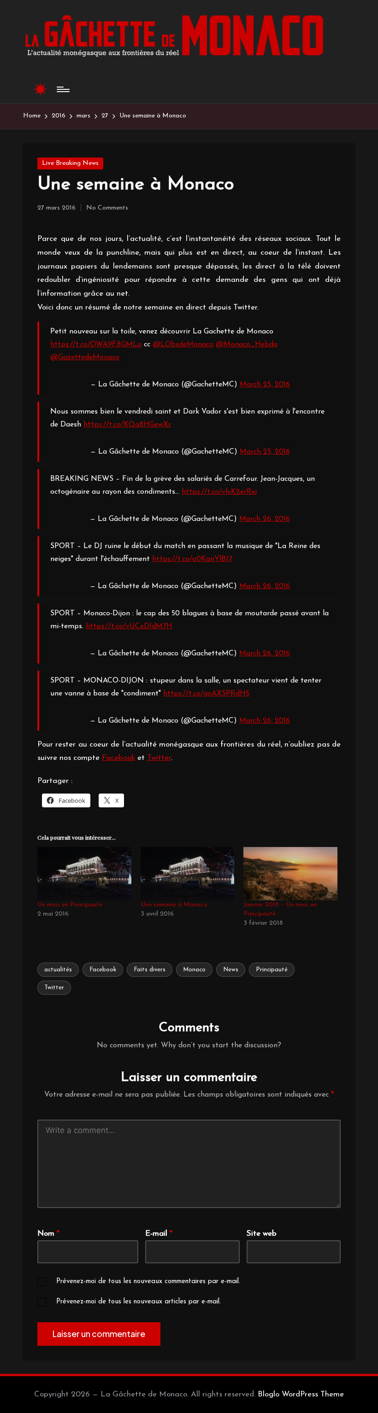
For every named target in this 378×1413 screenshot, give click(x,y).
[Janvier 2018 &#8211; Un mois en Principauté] (290, 873)
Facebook (118, 758)
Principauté (272, 970)
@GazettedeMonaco (84, 357)
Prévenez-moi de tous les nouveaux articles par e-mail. (138, 1301)
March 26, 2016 (264, 519)
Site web (262, 1234)
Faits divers (149, 970)
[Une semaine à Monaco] (188, 873)
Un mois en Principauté (69, 904)
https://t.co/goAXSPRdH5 (206, 693)
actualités (58, 970)
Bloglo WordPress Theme (301, 1394)
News (230, 970)
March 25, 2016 (265, 384)
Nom (48, 1234)
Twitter (159, 758)
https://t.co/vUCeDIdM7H (129, 626)
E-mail (158, 1234)
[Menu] (62, 89)
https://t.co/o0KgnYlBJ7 (192, 559)
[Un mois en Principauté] (84, 873)
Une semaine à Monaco (174, 904)
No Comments (107, 207)
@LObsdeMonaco (183, 344)
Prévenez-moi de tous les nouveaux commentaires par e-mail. (148, 1281)
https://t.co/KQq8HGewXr (127, 424)
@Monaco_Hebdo (247, 344)
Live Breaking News (70, 163)
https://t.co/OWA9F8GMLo (96, 344)
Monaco (194, 970)
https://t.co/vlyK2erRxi (219, 492)
